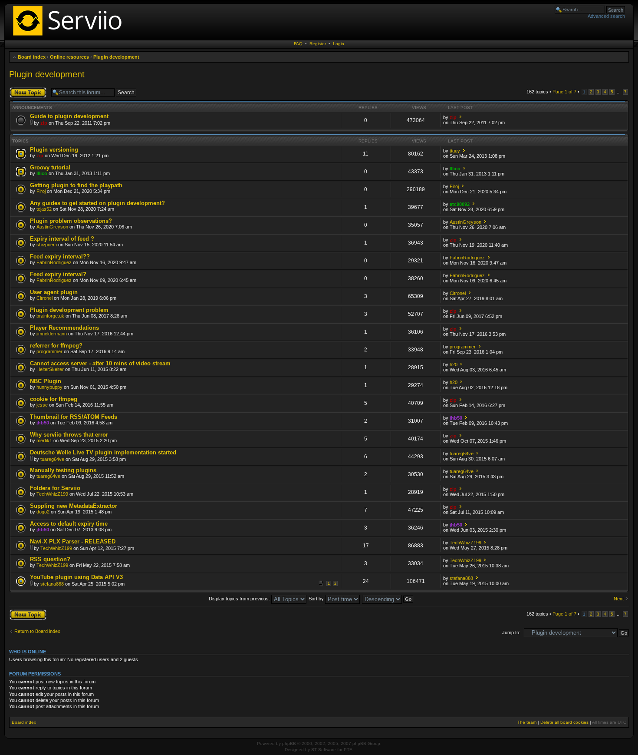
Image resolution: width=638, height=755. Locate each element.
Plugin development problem (69, 310)
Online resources (69, 57)
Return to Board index (37, 631)
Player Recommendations (64, 328)
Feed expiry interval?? (60, 256)
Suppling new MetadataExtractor (73, 506)
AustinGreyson (52, 226)
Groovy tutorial (50, 167)
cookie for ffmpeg (53, 399)
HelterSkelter (50, 369)
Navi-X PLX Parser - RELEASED (72, 541)
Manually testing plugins (63, 470)
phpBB (289, 743)
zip (43, 123)
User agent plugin (54, 292)
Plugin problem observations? (71, 221)
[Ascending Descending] (388, 598)
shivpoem (46, 244)
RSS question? (50, 559)
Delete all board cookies (564, 722)
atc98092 (460, 204)
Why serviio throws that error (69, 434)
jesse (42, 404)
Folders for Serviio (55, 488)
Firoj (41, 191)
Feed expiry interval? (58, 274)
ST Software (323, 749)
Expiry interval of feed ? (62, 238)
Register (317, 43)
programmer (49, 351)
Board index (32, 57)
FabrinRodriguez (54, 262)
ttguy (455, 150)
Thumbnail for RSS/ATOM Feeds (73, 417)
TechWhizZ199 (52, 494)
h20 (453, 364)
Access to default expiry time (69, 523)
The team (526, 722)
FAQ (298, 43)
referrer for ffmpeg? (56, 345)
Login (338, 43)
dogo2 (42, 511)
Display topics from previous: (240, 598)
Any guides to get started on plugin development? (97, 203)
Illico (41, 173)
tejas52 (44, 209)
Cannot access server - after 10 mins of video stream (100, 363)
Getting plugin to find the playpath (76, 185)
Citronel (44, 298)
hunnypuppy (49, 387)
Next (619, 598)
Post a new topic (26, 89)
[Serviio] (70, 36)
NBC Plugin (45, 381)
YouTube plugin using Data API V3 (76, 577)
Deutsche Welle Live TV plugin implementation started (103, 452)
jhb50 (42, 422)
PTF (348, 749)
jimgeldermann (51, 333)
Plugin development (116, 57)
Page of (564, 91)
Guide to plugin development (69, 116)
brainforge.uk (50, 315)
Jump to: (511, 632)
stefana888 (52, 583)
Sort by (317, 598)
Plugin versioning (54, 149)
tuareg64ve (52, 459)
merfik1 (44, 440)
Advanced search (606, 16)
